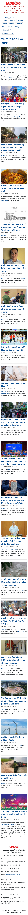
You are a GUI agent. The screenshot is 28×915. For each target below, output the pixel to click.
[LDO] (14, 55)
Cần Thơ (3, 391)
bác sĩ (10, 470)
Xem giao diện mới (7, 33)
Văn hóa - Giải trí (7, 27)
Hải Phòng (4, 236)
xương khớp (4, 200)
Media (17, 17)
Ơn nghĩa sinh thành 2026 (9, 824)
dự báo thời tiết (7, 78)
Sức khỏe (5, 30)
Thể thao (4, 20)
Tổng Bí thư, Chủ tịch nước (9, 549)
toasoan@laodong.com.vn (12, 874)
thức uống (21, 590)
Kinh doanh (13, 20)
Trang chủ (5, 17)
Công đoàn (19, 23)
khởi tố (23, 278)
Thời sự (4, 23)
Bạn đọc (11, 23)
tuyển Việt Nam (17, 117)
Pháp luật (20, 20)
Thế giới (12, 30)
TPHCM (3, 431)
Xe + (18, 30)
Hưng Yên (4, 278)
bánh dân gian (5, 393)
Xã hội (12, 17)
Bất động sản (17, 27)
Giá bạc (3, 509)
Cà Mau (20, 745)
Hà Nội (3, 156)
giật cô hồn (20, 631)
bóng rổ (9, 355)
